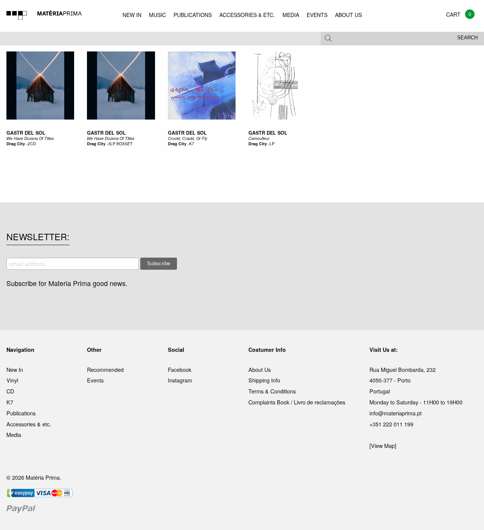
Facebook (179, 369)
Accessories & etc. (28, 424)
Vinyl (12, 380)
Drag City (15, 143)
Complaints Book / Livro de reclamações (296, 402)
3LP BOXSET (120, 143)
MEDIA (290, 14)
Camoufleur (259, 138)
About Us (259, 369)
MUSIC (157, 14)
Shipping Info (264, 380)
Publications (21, 413)
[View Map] (382, 445)
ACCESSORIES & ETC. (247, 14)
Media (13, 434)
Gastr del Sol (187, 132)
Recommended (105, 369)
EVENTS (317, 14)
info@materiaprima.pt (395, 413)
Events (95, 380)
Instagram (180, 380)
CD (10, 391)
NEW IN (132, 14)
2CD (32, 143)
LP (272, 143)
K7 (191, 143)
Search (467, 37)
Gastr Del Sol (25, 132)
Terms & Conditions (272, 391)
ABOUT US (348, 14)
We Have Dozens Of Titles (30, 138)
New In (14, 369)
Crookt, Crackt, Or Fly (187, 138)
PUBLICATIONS (193, 14)
